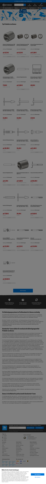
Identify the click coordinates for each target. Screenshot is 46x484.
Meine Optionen (37, 477)
